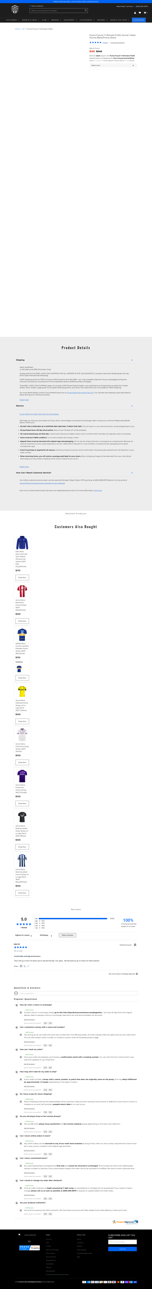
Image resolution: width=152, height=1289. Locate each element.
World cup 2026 (118, 20)
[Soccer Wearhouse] (15, 9)
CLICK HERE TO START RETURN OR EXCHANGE (39, 414)
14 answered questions (117, 42)
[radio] (76, 918)
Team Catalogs (81, 1250)
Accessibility (50, 1264)
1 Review (105, 42)
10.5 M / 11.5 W (118, 95)
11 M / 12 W (94, 101)
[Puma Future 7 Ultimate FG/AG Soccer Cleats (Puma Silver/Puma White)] (101, 114)
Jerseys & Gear (29, 20)
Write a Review (67, 935)
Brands (55, 20)
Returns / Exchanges (52, 1250)
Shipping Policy (51, 1260)
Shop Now (22, 577)
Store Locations (37, 6)
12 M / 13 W (117, 101)
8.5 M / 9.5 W (104, 89)
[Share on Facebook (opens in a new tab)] (21, 966)
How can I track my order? (31, 1049)
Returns (20, 406)
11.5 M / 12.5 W (106, 101)
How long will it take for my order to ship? (38, 1072)
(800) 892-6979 (142, 6)
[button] (45, 1023)
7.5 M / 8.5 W (116, 84)
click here (98, 491)
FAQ (47, 1242)
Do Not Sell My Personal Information (57, 1274)
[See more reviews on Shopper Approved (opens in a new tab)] (28, 966)
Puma (97, 48)
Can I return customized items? (33, 1158)
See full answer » (29, 1019)
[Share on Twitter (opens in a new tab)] (24, 966)
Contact (48, 1246)
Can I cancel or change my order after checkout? (41, 1180)
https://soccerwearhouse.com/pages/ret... (85, 1012)
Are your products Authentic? (33, 1203)
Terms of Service (51, 1257)
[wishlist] (140, 13)
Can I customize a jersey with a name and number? (42, 1027)
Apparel (101, 20)
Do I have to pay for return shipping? (36, 1094)
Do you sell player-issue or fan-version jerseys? (40, 1116)
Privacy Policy (50, 1253)
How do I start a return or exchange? (36, 1005)
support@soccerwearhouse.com (80, 393)
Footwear (11, 20)
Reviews (79, 1246)
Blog (78, 1257)
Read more (96, 65)
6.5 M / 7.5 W (95, 84)
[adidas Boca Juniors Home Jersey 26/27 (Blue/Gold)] (19, 668)
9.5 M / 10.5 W (95, 95)
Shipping (20, 360)
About (79, 1239)
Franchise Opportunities (84, 1253)
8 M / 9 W (94, 89)
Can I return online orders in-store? (35, 1136)
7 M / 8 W (105, 84)
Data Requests (50, 1271)
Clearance (138, 20)
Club (44, 20)
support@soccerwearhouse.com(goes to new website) (42, 483)
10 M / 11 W (107, 95)
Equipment (69, 20)
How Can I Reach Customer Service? (33, 473)
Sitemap (48, 1267)
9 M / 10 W (116, 89)
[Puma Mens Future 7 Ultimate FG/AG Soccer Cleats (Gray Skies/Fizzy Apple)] (93, 114)
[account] (135, 13)
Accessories (86, 20)
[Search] (86, 10)
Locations (80, 1242)
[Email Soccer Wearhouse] (29, 1241)
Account (48, 1239)
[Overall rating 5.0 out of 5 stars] (95, 43)
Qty (90, 122)
